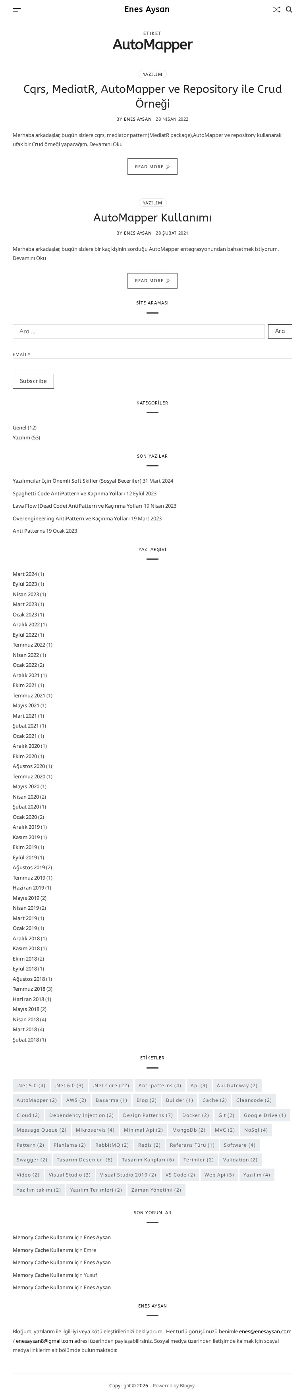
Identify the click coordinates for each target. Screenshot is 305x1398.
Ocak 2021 (25, 735)
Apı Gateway (237, 1085)
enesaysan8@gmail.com (44, 1340)
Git (226, 1115)
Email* (22, 354)
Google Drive (265, 1115)
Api (199, 1085)
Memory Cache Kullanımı (43, 1237)
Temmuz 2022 (29, 644)
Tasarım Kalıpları (148, 1159)
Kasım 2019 (26, 837)
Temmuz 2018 (29, 988)
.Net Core (111, 1085)
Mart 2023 (25, 604)
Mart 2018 (25, 1029)
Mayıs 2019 (26, 897)
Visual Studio (70, 1174)
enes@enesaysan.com (265, 1331)
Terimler (198, 1159)
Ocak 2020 (25, 816)
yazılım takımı (39, 1189)
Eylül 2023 (25, 583)
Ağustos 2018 (29, 978)
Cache (215, 1100)
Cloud (28, 1115)
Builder (179, 1100)
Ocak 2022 (25, 664)
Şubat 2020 (26, 806)
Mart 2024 (25, 574)
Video (28, 1174)
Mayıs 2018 (26, 1009)
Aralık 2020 (26, 745)
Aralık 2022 (26, 624)
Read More (149, 166)
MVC (225, 1129)
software (240, 1145)
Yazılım (152, 74)
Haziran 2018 (28, 999)
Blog (147, 1100)
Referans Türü (192, 1145)
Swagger (32, 1159)
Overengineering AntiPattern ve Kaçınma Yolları (71, 518)
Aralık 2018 (26, 938)
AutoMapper (37, 1100)
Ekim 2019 (25, 847)
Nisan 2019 (26, 907)
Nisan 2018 (26, 1019)
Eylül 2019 (25, 857)
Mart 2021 (25, 715)
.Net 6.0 (69, 1085)
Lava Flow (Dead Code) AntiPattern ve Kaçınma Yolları (78, 505)
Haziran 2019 (28, 887)
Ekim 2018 (25, 958)
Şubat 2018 (26, 1039)
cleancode (254, 1100)
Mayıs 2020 (26, 786)
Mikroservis (95, 1129)
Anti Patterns (29, 530)
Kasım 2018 (26, 948)
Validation (240, 1159)
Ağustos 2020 (29, 766)
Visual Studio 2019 (128, 1174)
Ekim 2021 (25, 685)
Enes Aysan (147, 9)
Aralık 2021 (26, 675)
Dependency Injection (81, 1115)
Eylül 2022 (25, 634)
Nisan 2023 (26, 594)
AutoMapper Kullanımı (152, 217)
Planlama (70, 1145)
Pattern (30, 1145)
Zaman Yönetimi (156, 1189)
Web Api (219, 1174)
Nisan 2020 (26, 796)
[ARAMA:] (137, 333)
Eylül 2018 (25, 968)
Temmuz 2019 (29, 877)
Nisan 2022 (26, 655)
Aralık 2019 (26, 826)
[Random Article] (276, 9)
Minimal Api (143, 1129)
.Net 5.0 (31, 1085)
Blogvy (187, 1385)
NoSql (256, 1129)
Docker (195, 1115)
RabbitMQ (112, 1145)
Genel (20, 427)
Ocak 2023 (25, 614)
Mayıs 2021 (26, 705)
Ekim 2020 (25, 756)
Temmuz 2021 (29, 695)
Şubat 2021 (26, 725)
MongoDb (189, 1129)
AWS (76, 1100)
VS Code (180, 1174)
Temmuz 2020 (29, 776)
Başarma (111, 1100)
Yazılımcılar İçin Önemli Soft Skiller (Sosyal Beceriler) (77, 480)
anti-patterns (160, 1085)
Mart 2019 (25, 918)
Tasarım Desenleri (85, 1159)
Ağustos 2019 (29, 867)
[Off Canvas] (17, 10)
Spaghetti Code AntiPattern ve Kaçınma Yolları (69, 493)
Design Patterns (148, 1115)
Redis (149, 1145)
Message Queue (42, 1129)
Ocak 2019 (25, 928)
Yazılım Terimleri (96, 1189)
